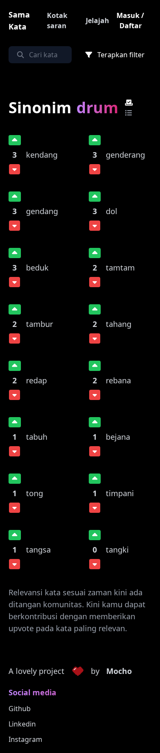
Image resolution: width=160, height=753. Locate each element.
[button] (77, 671)
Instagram (25, 739)
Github (20, 708)
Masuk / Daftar (130, 20)
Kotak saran (57, 20)
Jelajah (97, 20)
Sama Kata (19, 20)
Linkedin (22, 724)
